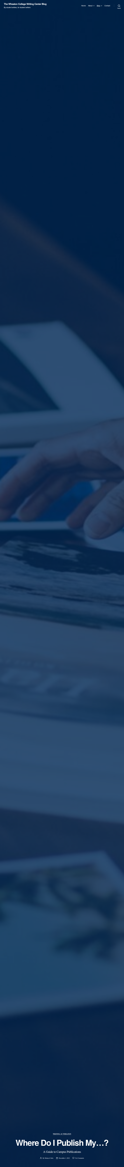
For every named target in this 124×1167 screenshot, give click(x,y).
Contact (107, 6)
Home (83, 6)
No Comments (79, 1158)
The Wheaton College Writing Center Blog (25, 4)
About (90, 6)
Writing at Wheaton (62, 1134)
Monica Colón (49, 1158)
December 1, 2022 (64, 1158)
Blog (98, 6)
